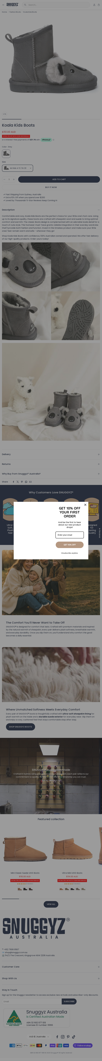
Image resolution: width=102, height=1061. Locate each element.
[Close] (85, 505)
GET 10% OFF (70, 544)
